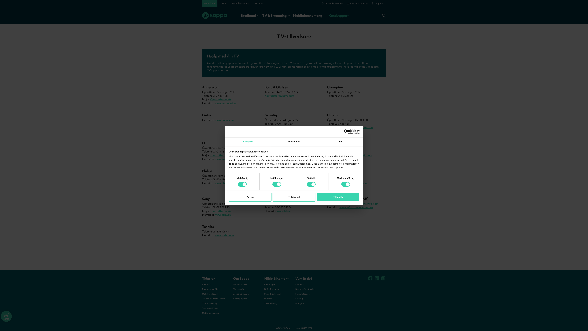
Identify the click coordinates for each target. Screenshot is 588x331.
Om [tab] (340, 141)
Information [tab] (294, 141)
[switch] (276, 184)
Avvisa (250, 197)
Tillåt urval (294, 197)
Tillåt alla (338, 197)
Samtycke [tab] (248, 141)
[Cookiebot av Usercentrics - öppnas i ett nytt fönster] (346, 131)
